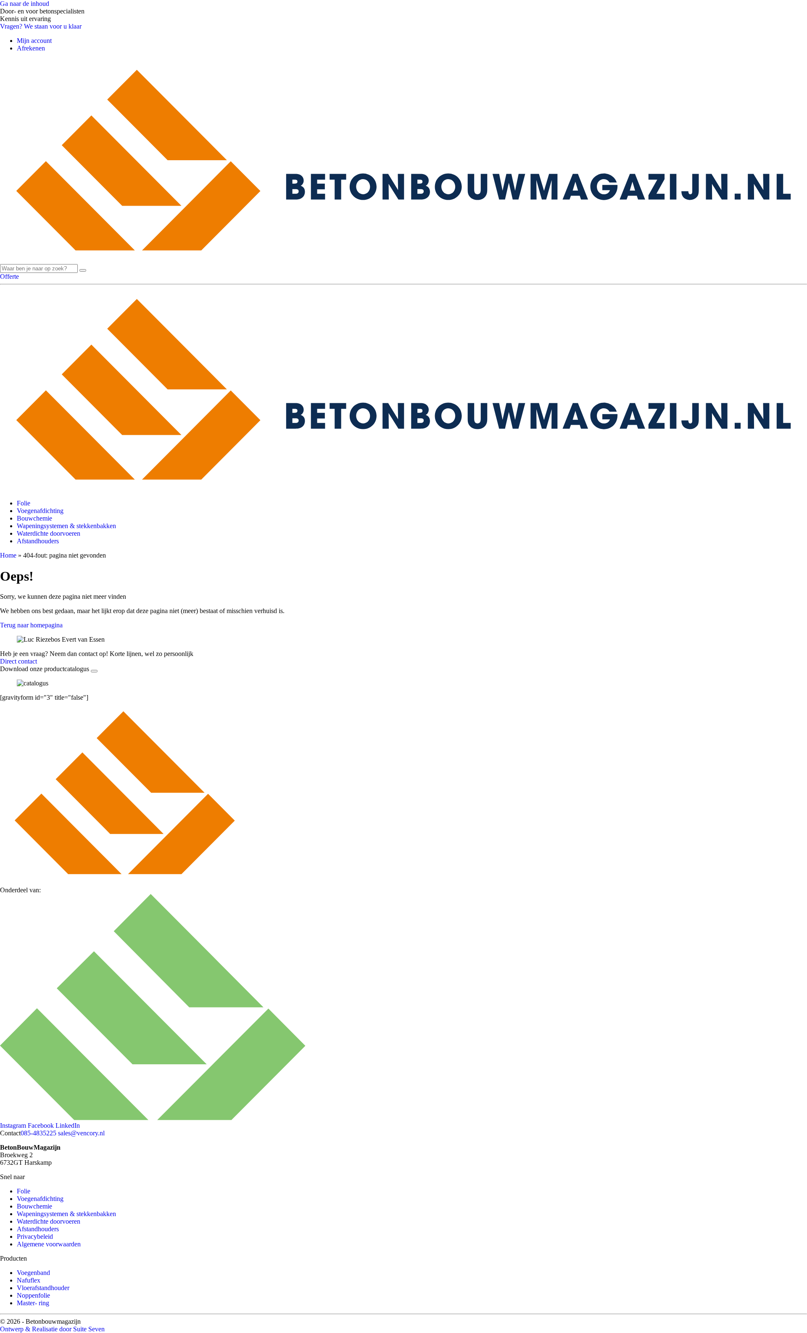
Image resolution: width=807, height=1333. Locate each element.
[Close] (94, 671)
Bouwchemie (34, 518)
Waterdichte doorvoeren (48, 533)
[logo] (403, 260)
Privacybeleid (35, 1236)
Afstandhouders (38, 541)
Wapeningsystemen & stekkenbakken (66, 525)
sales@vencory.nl (81, 1133)
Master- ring (33, 1303)
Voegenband (33, 1272)
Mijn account (34, 40)
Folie (23, 503)
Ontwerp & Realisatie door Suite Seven (52, 1329)
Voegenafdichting (40, 510)
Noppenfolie (33, 1295)
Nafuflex (28, 1280)
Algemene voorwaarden (49, 1244)
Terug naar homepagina (31, 625)
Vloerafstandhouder (43, 1287)
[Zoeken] (82, 270)
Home (8, 555)
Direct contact (18, 661)
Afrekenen (31, 48)
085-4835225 (38, 1133)
